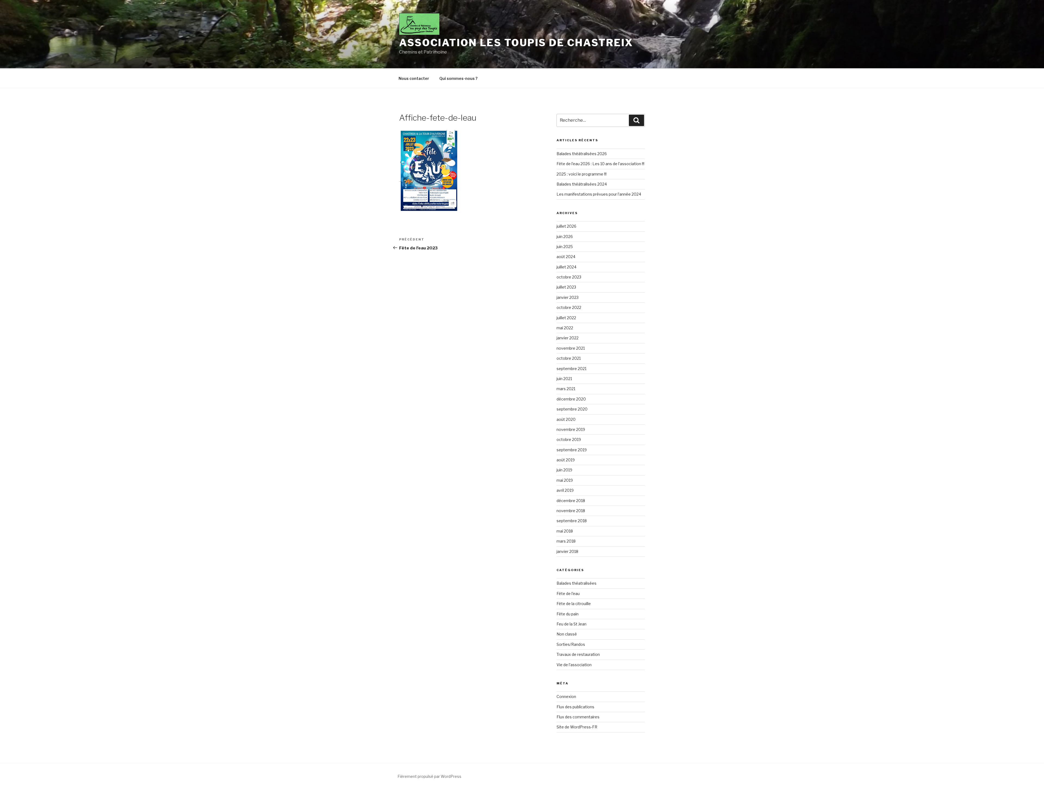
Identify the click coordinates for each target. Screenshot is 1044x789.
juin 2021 (564, 378)
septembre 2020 (572, 409)
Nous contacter (414, 78)
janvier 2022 (568, 338)
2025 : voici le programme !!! (582, 174)
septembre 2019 (572, 449)
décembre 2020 (571, 399)
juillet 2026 (566, 226)
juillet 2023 (566, 287)
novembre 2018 (571, 510)
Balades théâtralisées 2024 (582, 184)
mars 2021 (566, 388)
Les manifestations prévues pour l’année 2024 (599, 194)
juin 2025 (565, 246)
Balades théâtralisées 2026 (582, 153)
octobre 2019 (569, 439)
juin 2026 (565, 236)
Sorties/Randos (571, 644)
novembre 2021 (571, 348)
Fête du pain (568, 614)
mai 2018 (565, 531)
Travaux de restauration (578, 654)
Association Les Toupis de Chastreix (516, 43)
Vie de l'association (574, 664)
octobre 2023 (569, 277)
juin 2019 (564, 470)
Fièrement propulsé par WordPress (429, 776)
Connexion (566, 696)
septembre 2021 (571, 368)
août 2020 (566, 419)
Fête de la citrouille (574, 603)
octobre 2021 (569, 358)
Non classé (567, 634)
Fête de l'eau (568, 593)
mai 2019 (565, 480)
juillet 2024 (566, 267)
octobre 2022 (569, 307)
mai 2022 (565, 327)
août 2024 (566, 256)
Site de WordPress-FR (577, 727)
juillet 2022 (566, 317)
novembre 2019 (571, 429)
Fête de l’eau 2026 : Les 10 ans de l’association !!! (600, 163)
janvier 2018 (567, 551)
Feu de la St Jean (571, 624)
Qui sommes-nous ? (458, 78)
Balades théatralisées (576, 583)
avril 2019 (565, 490)
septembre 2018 (572, 520)
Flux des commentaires (578, 717)
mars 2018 (566, 541)
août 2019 (566, 460)
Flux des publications (575, 707)
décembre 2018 (571, 500)
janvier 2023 (568, 297)
